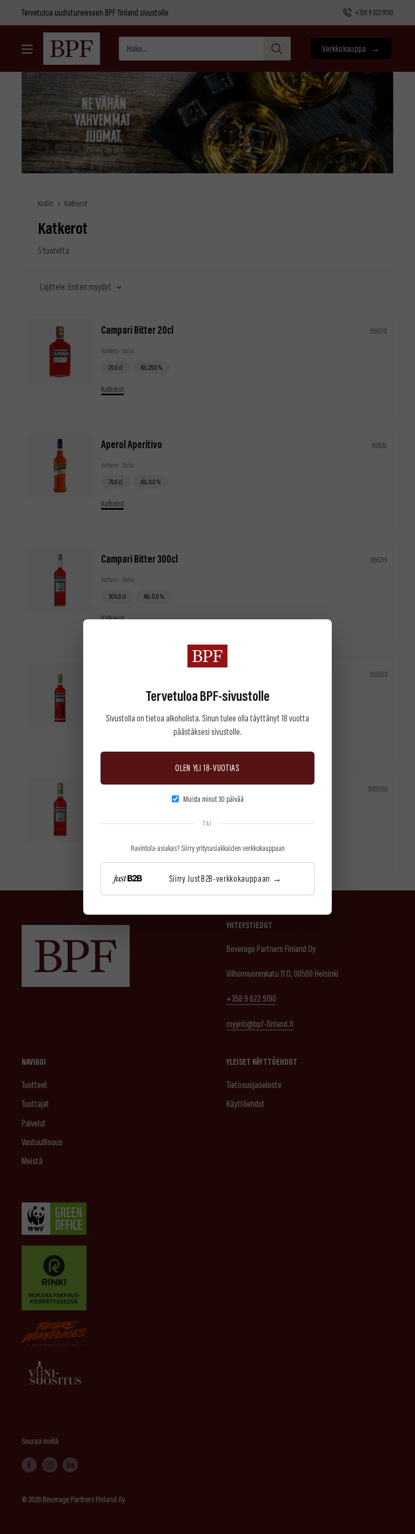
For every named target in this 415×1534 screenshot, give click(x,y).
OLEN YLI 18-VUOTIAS (207, 767)
